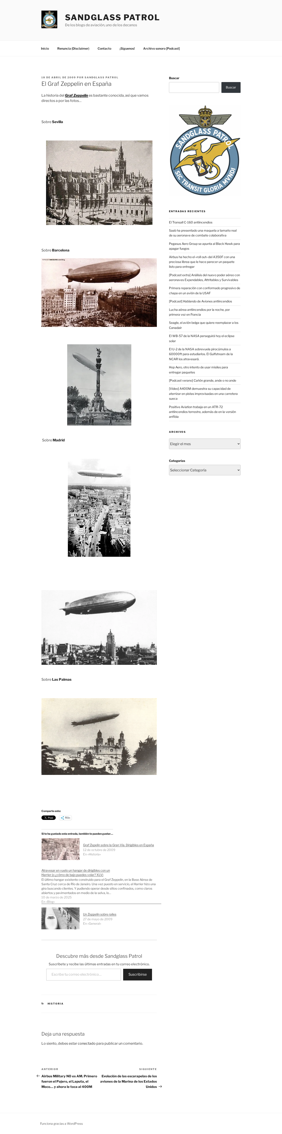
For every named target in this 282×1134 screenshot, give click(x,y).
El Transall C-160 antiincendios (190, 222)
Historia (56, 1003)
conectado (87, 1043)
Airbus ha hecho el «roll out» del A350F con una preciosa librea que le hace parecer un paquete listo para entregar (202, 262)
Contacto (104, 48)
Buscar (174, 78)
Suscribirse (137, 974)
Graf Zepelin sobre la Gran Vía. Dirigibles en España (118, 845)
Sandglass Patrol (112, 17)
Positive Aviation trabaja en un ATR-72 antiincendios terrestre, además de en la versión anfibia (202, 412)
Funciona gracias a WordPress (61, 1123)
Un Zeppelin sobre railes (99, 914)
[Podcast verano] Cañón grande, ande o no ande (202, 380)
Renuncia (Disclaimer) (73, 48)
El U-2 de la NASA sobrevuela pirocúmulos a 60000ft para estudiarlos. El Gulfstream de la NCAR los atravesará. (201, 354)
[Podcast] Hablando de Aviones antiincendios (200, 301)
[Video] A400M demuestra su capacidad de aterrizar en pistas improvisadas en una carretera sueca (203, 393)
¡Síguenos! (127, 48)
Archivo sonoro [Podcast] (161, 48)
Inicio (45, 48)
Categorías (177, 461)
